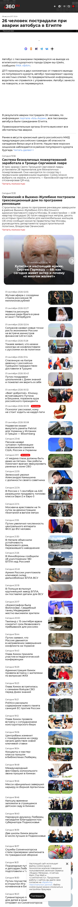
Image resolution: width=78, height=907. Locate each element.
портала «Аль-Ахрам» (33, 118)
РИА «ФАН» (23, 65)
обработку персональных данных (40, 883)
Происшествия (8, 31)
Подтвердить (37, 896)
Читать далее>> (24, 150)
